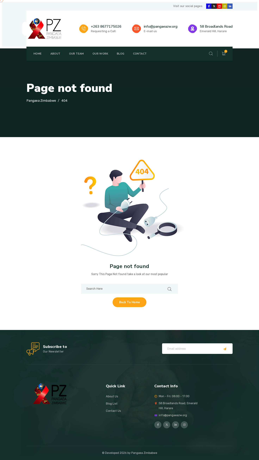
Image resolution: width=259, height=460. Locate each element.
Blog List (112, 403)
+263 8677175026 (106, 26)
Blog (120, 53)
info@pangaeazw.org (160, 26)
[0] (224, 54)
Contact (140, 53)
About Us (112, 396)
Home (37, 53)
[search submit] (169, 289)
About (55, 53)
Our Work (100, 53)
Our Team (76, 53)
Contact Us (113, 410)
